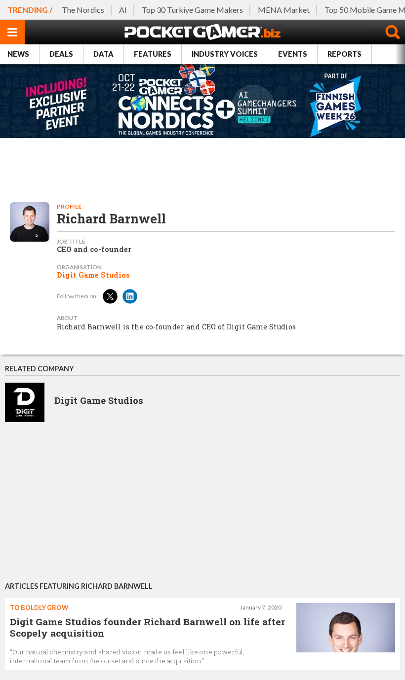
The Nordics (83, 9)
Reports (344, 54)
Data (103, 54)
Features (152, 54)
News (18, 54)
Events (292, 54)
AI (123, 9)
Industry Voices (225, 54)
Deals (61, 54)
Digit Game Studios (93, 275)
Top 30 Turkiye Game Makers (192, 9)
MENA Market (284, 9)
